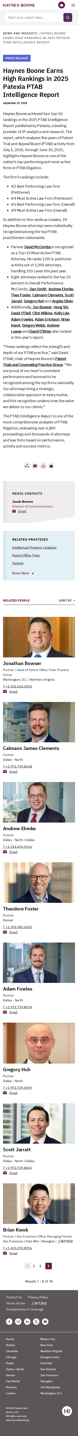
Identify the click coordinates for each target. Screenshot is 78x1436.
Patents (18, 563)
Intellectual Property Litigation (34, 547)
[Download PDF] (43, 465)
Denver (8, 920)
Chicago (11, 1357)
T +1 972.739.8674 (17, 1007)
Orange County (49, 1357)
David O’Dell (21, 313)
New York (46, 1345)
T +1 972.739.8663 (17, 1168)
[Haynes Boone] (19, 5)
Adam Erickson (47, 319)
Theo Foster (21, 295)
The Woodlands (50, 1387)
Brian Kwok (15, 1230)
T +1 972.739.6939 (17, 1088)
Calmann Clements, (48, 295)
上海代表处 (65, 1241)
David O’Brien (40, 331)
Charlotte (12, 1351)
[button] (51, 466)
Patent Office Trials (26, 555)
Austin (10, 1339)
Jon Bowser (42, 307)
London (10, 1393)
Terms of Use (15, 1303)
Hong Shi (61, 307)
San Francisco (13, 1241)
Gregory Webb (33, 325)
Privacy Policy (38, 1297)
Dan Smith (38, 289)
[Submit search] (67, 17)
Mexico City (47, 1339)
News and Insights (20, 33)
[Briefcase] (61, 5)
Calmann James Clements (31, 748)
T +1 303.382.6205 (17, 927)
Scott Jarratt (16, 1149)
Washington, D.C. (15, 679)
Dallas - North (13, 760)
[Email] (35, 465)
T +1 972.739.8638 (17, 766)
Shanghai (48, 1241)
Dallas (30, 840)
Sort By (66, 600)
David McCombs (37, 246)
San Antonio (48, 1369)
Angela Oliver (62, 301)
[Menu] (73, 5)
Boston (10, 1345)
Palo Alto (32, 1241)
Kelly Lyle (61, 313)
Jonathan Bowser (22, 663)
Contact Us (14, 1297)
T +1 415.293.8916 (17, 1248)
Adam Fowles (22, 319)
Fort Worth (13, 1381)
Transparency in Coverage (24, 1309)
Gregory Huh (34, 301)
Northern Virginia (42, 679)
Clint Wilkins (42, 313)
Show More (21, 573)
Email (22, 511)
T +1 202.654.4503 (17, 686)
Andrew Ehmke (60, 289)
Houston (11, 1387)
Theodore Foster (21, 909)
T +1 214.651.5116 (17, 847)
